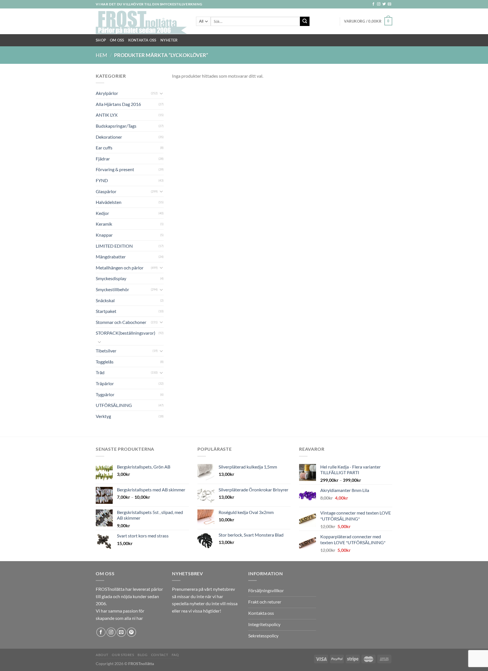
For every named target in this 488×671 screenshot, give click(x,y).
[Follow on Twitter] (384, 4)
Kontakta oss (142, 40)
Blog (142, 655)
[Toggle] (161, 93)
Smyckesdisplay (111, 278)
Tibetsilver (106, 350)
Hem (101, 55)
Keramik (104, 223)
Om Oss (117, 40)
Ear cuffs (104, 147)
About (102, 655)
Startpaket (106, 311)
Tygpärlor (105, 394)
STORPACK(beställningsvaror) (125, 333)
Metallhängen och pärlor (119, 267)
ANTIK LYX (106, 114)
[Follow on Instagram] (378, 4)
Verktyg (103, 416)
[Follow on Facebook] (373, 4)
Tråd (100, 372)
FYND (102, 180)
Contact (159, 655)
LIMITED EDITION (114, 246)
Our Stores (123, 655)
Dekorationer (109, 137)
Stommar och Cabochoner (121, 322)
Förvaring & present (115, 169)
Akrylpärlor (107, 93)
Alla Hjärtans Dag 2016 (118, 104)
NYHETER (169, 40)
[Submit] (305, 21)
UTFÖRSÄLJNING (114, 405)
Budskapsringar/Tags (116, 125)
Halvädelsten (108, 202)
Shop (101, 40)
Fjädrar (103, 158)
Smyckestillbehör (112, 289)
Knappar (104, 235)
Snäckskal (105, 300)
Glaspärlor (106, 191)
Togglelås (105, 361)
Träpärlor (105, 383)
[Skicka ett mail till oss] (389, 4)
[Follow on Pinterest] (131, 632)
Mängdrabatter (111, 256)
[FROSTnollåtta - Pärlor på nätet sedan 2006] (142, 21)
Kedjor (102, 213)
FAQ (175, 655)
